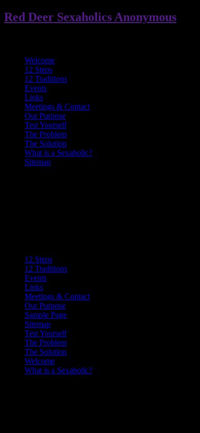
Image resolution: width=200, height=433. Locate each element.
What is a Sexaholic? (58, 152)
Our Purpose (45, 115)
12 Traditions (46, 78)
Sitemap (38, 162)
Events (36, 88)
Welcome (40, 60)
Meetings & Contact (57, 106)
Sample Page (46, 314)
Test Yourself (46, 125)
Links (34, 97)
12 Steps (38, 69)
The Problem (46, 134)
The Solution (46, 143)
